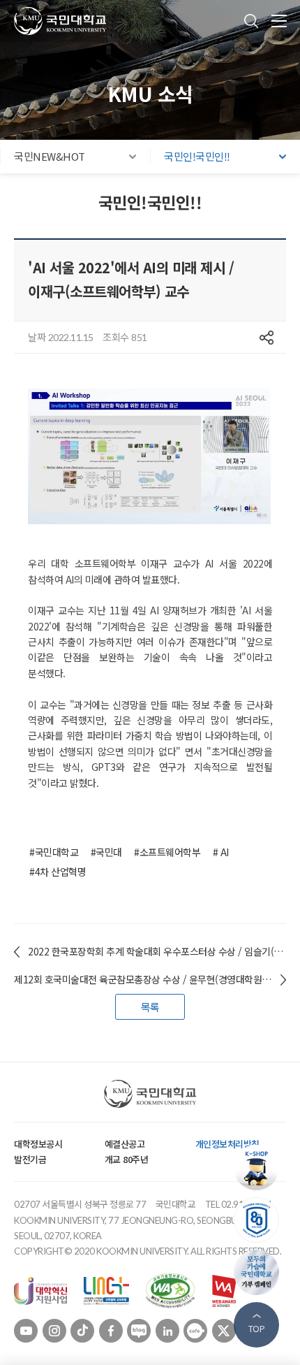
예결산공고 (125, 1143)
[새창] (40, 1290)
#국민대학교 (53, 852)
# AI (221, 852)
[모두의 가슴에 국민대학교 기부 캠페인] (260, 1272)
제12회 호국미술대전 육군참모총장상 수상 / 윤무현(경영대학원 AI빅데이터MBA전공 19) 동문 (150, 979)
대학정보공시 (38, 1143)
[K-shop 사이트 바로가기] (260, 1167)
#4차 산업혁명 (57, 872)
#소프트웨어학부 (167, 852)
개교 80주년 (127, 1159)
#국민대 (106, 852)
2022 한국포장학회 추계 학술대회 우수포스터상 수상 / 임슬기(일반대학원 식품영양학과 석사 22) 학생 (157, 951)
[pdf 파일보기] (170, 1290)
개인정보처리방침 (227, 1143)
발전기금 (30, 1159)
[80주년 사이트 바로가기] (260, 1220)
